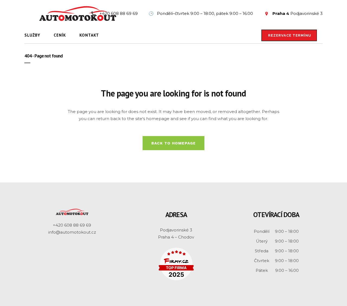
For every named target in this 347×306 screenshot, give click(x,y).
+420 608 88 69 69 (72, 225)
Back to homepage (173, 143)
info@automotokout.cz (72, 232)
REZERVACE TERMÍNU (289, 35)
